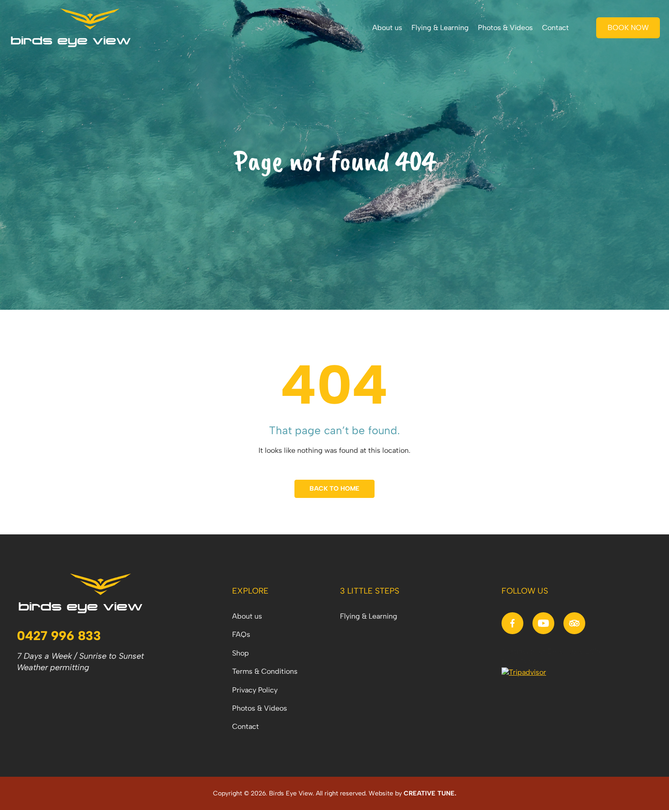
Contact (555, 27)
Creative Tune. (430, 793)
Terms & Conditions (265, 671)
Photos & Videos (505, 27)
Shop (240, 653)
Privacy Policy (255, 690)
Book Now (628, 27)
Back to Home (334, 488)
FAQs (241, 634)
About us (387, 27)
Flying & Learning (440, 27)
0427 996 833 (59, 635)
